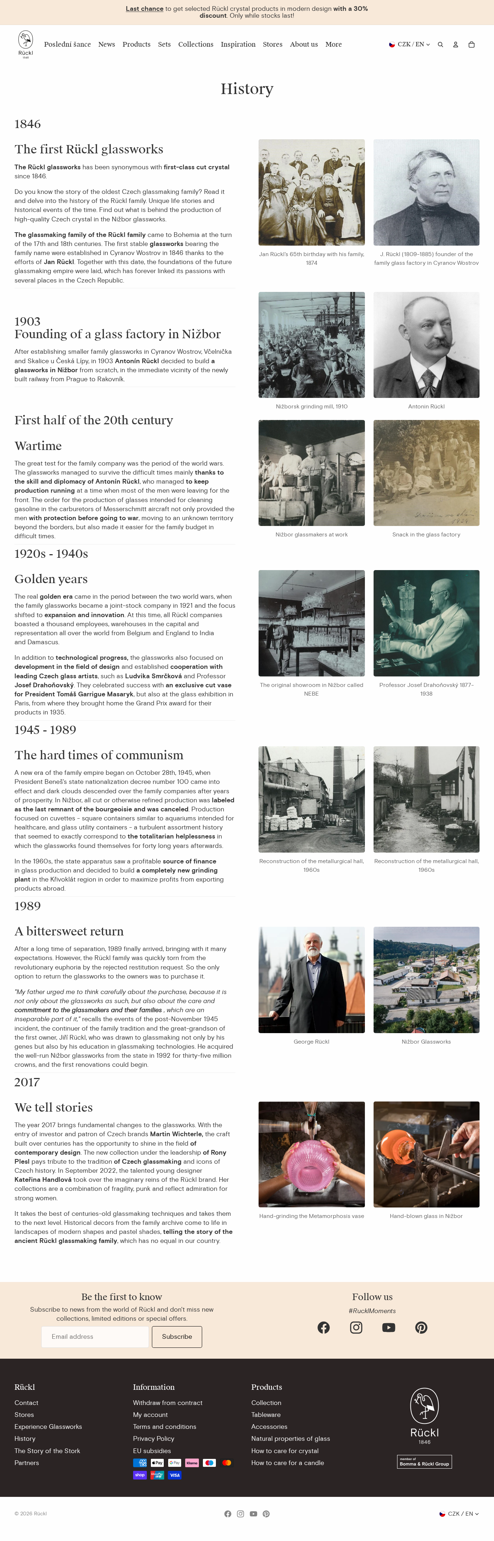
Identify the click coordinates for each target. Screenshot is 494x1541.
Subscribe (177, 1337)
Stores (24, 1415)
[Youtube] (388, 1327)
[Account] (456, 44)
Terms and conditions (164, 1427)
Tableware (266, 1415)
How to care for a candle (287, 1463)
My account (150, 1415)
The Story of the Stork (47, 1451)
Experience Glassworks (48, 1427)
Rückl (40, 1514)
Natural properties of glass (290, 1439)
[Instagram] (356, 1327)
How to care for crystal (285, 1451)
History (24, 1439)
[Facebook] (323, 1327)
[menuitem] (334, 44)
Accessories (269, 1427)
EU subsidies (152, 1451)
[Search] (440, 44)
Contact (26, 1403)
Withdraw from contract (168, 1403)
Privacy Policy (153, 1439)
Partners (26, 1463)
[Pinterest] (421, 1327)
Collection (266, 1403)
